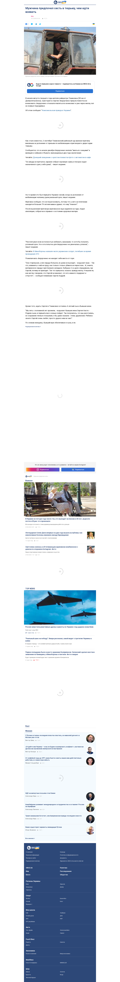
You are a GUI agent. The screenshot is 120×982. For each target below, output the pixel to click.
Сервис (62, 933)
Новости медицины (31, 962)
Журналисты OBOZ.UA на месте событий (71, 861)
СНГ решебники (30, 921)
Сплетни (62, 971)
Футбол (28, 898)
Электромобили (64, 930)
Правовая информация (32, 855)
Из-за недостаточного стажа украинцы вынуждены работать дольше (47, 524)
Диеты (28, 945)
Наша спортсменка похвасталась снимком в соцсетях (42, 552)
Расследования (65, 871)
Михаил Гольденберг (32, 763)
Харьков (62, 884)
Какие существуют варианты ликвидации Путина (43, 827)
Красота (28, 974)
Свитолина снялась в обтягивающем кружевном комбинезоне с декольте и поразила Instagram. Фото (51, 548)
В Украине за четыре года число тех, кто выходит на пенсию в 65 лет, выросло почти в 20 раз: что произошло (57, 520)
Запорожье (29, 887)
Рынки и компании (31, 953)
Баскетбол (63, 898)
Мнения (28, 731)
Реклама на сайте (31, 858)
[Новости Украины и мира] (28, 477)
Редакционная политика (32, 326)
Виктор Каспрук (30, 751)
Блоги (28, 875)
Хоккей (28, 901)
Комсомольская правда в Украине (56, 110)
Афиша (28, 971)
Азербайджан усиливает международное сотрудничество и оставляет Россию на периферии (54, 805)
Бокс (61, 901)
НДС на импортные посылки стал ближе (40, 793)
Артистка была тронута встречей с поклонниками (41, 538)
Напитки (62, 942)
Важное (28, 481)
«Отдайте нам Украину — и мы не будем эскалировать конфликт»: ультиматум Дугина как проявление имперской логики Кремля (54, 748)
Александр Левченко (32, 809)
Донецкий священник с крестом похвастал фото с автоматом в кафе (62, 157)
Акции (27, 933)
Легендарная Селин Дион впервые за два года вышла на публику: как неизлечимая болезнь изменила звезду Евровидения (53, 534)
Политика (63, 868)
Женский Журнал (31, 977)
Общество (64, 875)
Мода (61, 974)
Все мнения (29, 838)
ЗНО (27, 918)
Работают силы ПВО (31, 630)
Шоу (32, 16)
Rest (27, 726)
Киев (27, 884)
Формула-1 (29, 904)
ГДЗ (27, 913)
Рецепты (28, 942)
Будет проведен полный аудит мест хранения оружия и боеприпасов (47, 657)
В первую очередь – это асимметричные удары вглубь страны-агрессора (48, 644)
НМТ (61, 918)
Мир (27, 871)
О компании (29, 852)
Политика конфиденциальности (69, 855)
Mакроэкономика (65, 953)
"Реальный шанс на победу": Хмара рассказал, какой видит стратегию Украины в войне (58, 639)
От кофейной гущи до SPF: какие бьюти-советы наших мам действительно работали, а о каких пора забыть (53, 759)
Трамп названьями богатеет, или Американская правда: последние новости (53, 816)
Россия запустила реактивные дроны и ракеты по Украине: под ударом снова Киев (59, 627)
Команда (62, 852)
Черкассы (29, 890)
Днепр (62, 887)
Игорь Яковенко (30, 830)
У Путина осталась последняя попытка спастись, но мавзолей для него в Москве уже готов (52, 736)
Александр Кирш (30, 796)
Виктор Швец (29, 740)
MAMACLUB (63, 962)
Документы (63, 858)
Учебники (62, 913)
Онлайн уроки (30, 915)
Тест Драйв (29, 930)
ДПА (61, 915)
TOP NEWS (30, 588)
